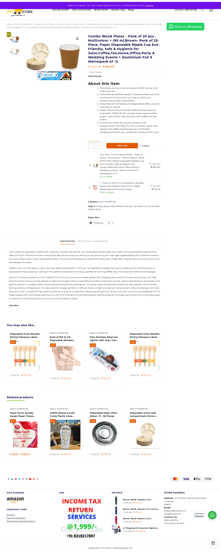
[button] (77, 39)
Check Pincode (94, 76)
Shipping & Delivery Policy (21, 521)
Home (10, 24)
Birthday (98, 206)
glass (106, 206)
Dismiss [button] (149, 5)
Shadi (98, 209)
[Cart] (211, 10)
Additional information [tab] (93, 241)
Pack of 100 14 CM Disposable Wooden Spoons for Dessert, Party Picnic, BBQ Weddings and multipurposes (122, 186)
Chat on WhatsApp (188, 26)
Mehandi (120, 206)
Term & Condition (16, 518)
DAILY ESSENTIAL (23, 24)
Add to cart (122, 145)
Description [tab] (67, 241)
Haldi (112, 206)
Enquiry (11, 515)
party (128, 206)
